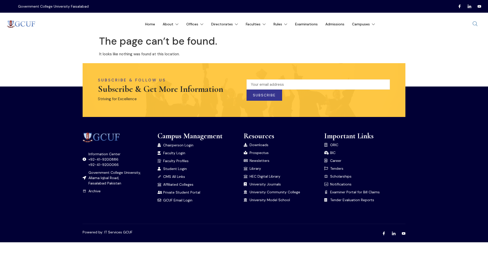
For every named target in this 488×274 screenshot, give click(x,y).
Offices (192, 24)
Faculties (253, 24)
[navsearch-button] (475, 24)
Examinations (306, 24)
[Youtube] (477, 6)
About (168, 24)
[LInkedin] (467, 6)
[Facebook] (457, 6)
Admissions (334, 24)
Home (150, 24)
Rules (277, 24)
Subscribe (264, 95)
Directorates (222, 24)
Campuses (361, 24)
